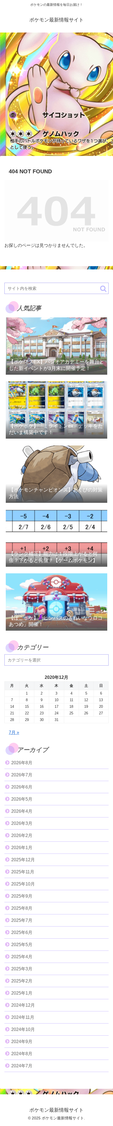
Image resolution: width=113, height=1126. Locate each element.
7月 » (14, 732)
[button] (103, 288)
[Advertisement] (56, 96)
